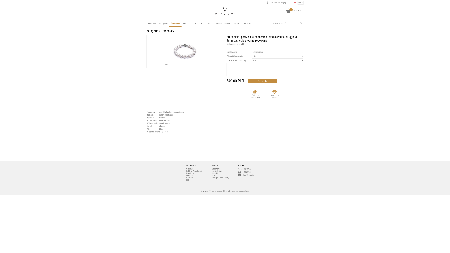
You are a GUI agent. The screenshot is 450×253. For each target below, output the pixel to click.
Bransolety (167, 31)
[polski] (289, 2)
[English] (294, 2)
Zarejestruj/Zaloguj (278, 2)
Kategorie (152, 31)
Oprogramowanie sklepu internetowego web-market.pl (229, 191)
